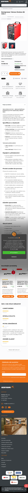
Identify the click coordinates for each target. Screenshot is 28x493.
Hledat (25, 5)
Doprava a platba (5, 450)
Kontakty (3, 438)
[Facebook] (2, 407)
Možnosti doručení (19, 69)
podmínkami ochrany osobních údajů (18, 377)
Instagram (3, 466)
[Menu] (26, 1)
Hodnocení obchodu (6, 446)
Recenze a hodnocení (6, 460)
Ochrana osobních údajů (6, 442)
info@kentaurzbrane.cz (9, 403)
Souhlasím (15, 252)
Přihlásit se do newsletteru (8, 381)
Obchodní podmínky (6, 440)
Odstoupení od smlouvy (6, 444)
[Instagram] (6, 407)
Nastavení (14, 256)
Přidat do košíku (13, 73)
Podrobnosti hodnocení (19, 16)
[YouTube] (9, 407)
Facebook (3, 464)
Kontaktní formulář (8, 411)
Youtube (3, 462)
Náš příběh (3, 452)
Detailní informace (6, 58)
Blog (2, 458)
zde (17, 249)
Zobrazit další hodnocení (14, 349)
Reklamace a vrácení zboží (7, 448)
